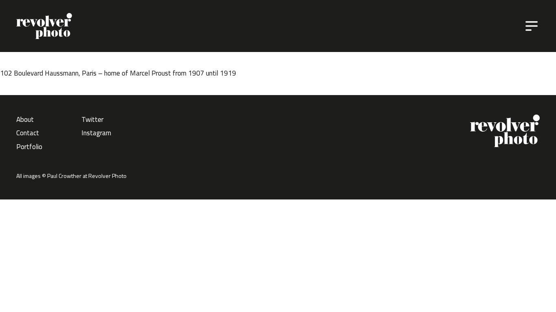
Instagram (96, 133)
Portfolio (29, 146)
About (25, 119)
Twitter (92, 119)
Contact (27, 133)
